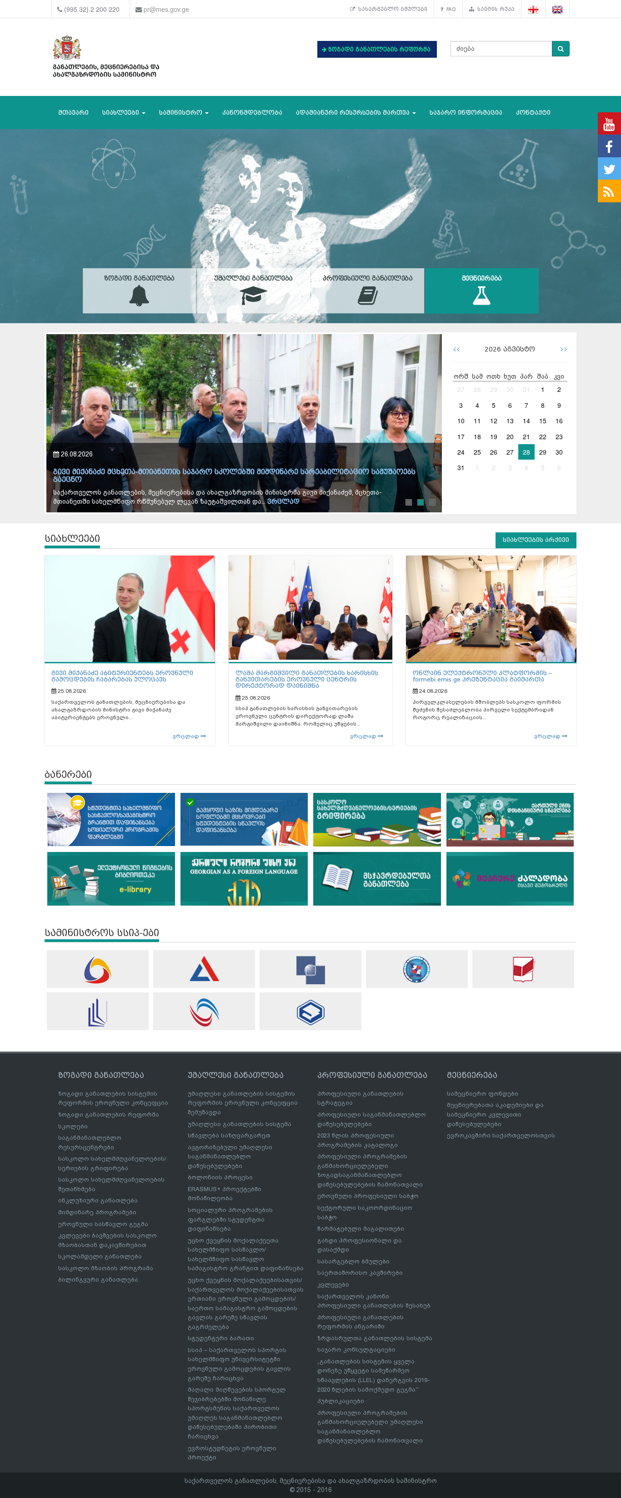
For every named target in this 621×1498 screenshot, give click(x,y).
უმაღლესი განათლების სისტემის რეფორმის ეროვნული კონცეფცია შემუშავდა (243, 1103)
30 (510, 389)
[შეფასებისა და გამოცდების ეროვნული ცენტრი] (204, 968)
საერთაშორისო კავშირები (360, 1272)
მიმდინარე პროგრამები (97, 1212)
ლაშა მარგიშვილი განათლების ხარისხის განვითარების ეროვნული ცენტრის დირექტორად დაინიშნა (306, 679)
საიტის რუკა (494, 9)
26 (493, 451)
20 (510, 436)
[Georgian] (533, 9)
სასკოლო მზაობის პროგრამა (105, 1268)
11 (477, 420)
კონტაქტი (533, 112)
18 (477, 436)
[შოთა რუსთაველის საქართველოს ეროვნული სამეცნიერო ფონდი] (310, 970)
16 (559, 420)
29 (493, 389)
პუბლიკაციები (340, 1401)
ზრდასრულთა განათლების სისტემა (374, 1338)
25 (477, 451)
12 (493, 420)
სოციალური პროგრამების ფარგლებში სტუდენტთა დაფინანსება (230, 1219)
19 (493, 436)
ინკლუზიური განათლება (98, 1200)
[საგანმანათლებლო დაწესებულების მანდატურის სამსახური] (417, 969)
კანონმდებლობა (252, 112)
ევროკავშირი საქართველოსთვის (501, 1135)
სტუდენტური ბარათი (221, 1338)
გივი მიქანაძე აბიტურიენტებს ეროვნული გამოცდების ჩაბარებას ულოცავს (122, 676)
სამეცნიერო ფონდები (482, 1093)
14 (526, 420)
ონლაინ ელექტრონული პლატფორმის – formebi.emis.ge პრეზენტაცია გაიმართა (482, 676)
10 (461, 420)
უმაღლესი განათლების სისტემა (239, 1124)
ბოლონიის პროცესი (220, 1177)
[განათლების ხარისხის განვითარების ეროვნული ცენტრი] (204, 1012)
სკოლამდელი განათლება (100, 1256)
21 (526, 436)
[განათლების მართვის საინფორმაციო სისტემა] (98, 970)
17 (461, 436)
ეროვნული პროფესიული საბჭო (368, 1195)
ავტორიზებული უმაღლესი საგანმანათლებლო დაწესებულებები (230, 1156)
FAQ (449, 9)
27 (461, 389)
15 (542, 420)
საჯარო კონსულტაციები (356, 1349)
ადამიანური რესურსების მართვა (353, 112)
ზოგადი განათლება (139, 278)
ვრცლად (291, 502)
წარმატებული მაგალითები (360, 1228)
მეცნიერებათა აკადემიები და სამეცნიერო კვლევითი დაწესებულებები (495, 1114)
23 (559, 436)
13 (510, 420)
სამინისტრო (181, 112)
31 (526, 389)
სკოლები (73, 1126)
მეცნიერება (482, 278)
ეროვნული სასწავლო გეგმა (103, 1224)
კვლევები (333, 1284)
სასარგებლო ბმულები (391, 9)
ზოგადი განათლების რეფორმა (108, 1114)
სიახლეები (121, 112)
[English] (558, 9)
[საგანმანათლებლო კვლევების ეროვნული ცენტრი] (523, 969)
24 (461, 451)
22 (542, 436)
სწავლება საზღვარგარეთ (229, 1135)
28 (477, 389)
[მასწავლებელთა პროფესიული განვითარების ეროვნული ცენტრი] (98, 1012)
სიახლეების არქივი (536, 540)
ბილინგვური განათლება (98, 1279)
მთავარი (73, 112)
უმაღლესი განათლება (253, 278)
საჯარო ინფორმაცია (466, 112)
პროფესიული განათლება (368, 278)
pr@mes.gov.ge (166, 9)
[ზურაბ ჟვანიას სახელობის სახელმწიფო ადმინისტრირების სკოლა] (310, 1012)
